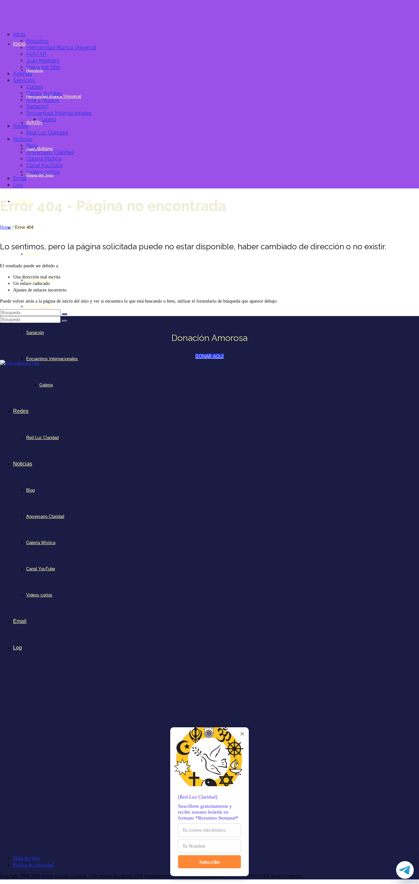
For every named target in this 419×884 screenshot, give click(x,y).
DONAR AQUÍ (209, 356)
